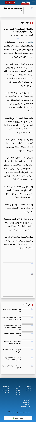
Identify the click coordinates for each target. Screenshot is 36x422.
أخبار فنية (27, 404)
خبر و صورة (6, 386)
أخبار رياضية (5, 390)
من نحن (28, 388)
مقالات (7, 388)
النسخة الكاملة (10, 3)
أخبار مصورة (26, 402)
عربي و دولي (17, 388)
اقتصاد (18, 390)
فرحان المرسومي (25, 406)
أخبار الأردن (17, 386)
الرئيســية (28, 386)
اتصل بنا (28, 390)
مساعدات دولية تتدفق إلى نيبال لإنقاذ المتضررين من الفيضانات (11, 318)
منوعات (18, 394)
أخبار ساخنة (27, 400)
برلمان (18, 392)
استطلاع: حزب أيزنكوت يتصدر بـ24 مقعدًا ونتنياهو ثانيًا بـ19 (12, 343)
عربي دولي (24, 23)
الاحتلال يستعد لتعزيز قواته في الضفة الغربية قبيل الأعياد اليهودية (12, 359)
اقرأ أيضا (27, 305)
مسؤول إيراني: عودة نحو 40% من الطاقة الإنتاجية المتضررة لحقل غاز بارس (12, 327)
